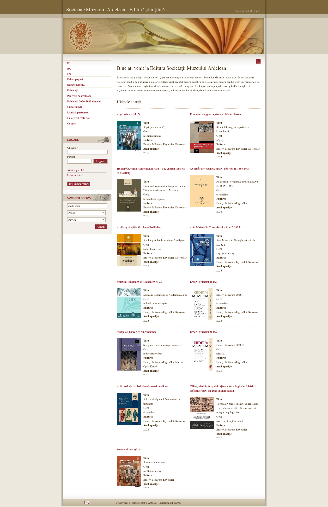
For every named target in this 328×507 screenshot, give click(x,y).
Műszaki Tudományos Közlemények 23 (139, 282)
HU (69, 63)
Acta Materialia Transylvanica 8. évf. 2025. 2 (216, 227)
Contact (72, 123)
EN (69, 74)
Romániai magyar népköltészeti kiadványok (215, 114)
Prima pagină (75, 79)
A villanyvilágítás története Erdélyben (139, 227)
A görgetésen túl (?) (128, 114)
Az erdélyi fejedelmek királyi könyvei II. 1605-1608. (220, 169)
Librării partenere (77, 112)
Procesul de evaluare (79, 96)
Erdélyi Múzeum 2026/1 (204, 282)
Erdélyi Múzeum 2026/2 (204, 332)
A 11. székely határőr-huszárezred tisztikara (143, 386)
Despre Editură (76, 85)
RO (69, 69)
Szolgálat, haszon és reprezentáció (137, 332)
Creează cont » (75, 175)
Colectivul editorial (78, 118)
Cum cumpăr (74, 107)
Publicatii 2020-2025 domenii (84, 101)
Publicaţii (72, 90)
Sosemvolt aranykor (128, 449)
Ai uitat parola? (75, 170)
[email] (86, 505)
